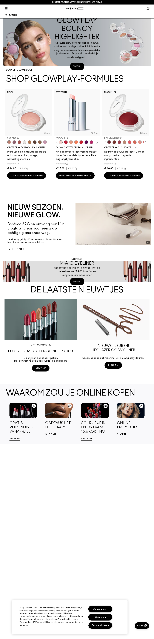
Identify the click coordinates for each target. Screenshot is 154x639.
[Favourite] (61, 142)
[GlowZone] (35, 142)
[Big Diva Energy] (109, 142)
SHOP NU (77, 66)
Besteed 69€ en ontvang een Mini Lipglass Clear (77, 2)
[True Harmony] (124, 142)
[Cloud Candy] (19, 142)
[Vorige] (57, 142)
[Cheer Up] (140, 142)
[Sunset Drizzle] (14, 142)
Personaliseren (100, 625)
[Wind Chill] (24, 142)
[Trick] (86, 142)
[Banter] (66, 142)
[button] (141, 625)
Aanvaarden (100, 609)
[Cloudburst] (30, 142)
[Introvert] (71, 142)
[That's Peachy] (135, 142)
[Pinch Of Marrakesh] (114, 142)
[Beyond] (91, 142)
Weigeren (100, 617)
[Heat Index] (130, 142)
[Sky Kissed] (9, 142)
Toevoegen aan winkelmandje (26, 175)
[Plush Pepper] (119, 142)
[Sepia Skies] (40, 142)
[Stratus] (45, 142)
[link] (23, 421)
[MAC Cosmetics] (74, 8)
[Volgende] (96, 142)
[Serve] (81, 142)
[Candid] (76, 142)
